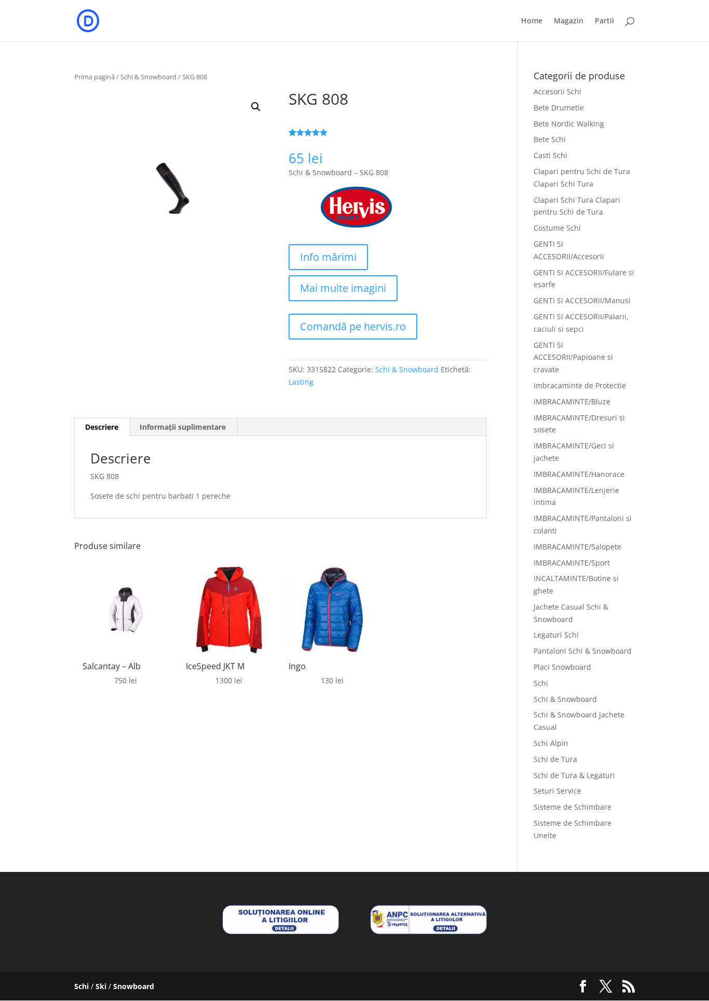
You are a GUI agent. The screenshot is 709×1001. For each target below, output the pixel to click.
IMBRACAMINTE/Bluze (572, 401)
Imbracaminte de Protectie (580, 385)
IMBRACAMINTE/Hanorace (579, 474)
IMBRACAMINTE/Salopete (577, 547)
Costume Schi (557, 228)
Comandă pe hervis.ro (353, 326)
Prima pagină (94, 76)
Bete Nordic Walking (569, 124)
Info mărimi (328, 257)
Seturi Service (557, 791)
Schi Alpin (551, 743)
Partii (604, 21)
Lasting (301, 382)
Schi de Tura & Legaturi (574, 775)
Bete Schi (550, 139)
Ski (101, 986)
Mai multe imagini (343, 288)
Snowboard (133, 986)
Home (531, 21)
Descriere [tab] (101, 427)
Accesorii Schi (557, 91)
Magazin (568, 21)
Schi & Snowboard (148, 76)
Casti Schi (550, 155)
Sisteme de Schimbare (572, 807)
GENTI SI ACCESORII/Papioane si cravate (573, 357)
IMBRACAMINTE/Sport (572, 563)
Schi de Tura (555, 759)
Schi (541, 683)
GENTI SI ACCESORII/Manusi (582, 300)
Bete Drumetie (559, 107)
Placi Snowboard (562, 667)
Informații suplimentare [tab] (183, 427)
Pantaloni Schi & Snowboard (583, 651)
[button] (256, 106)
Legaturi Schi (556, 635)
